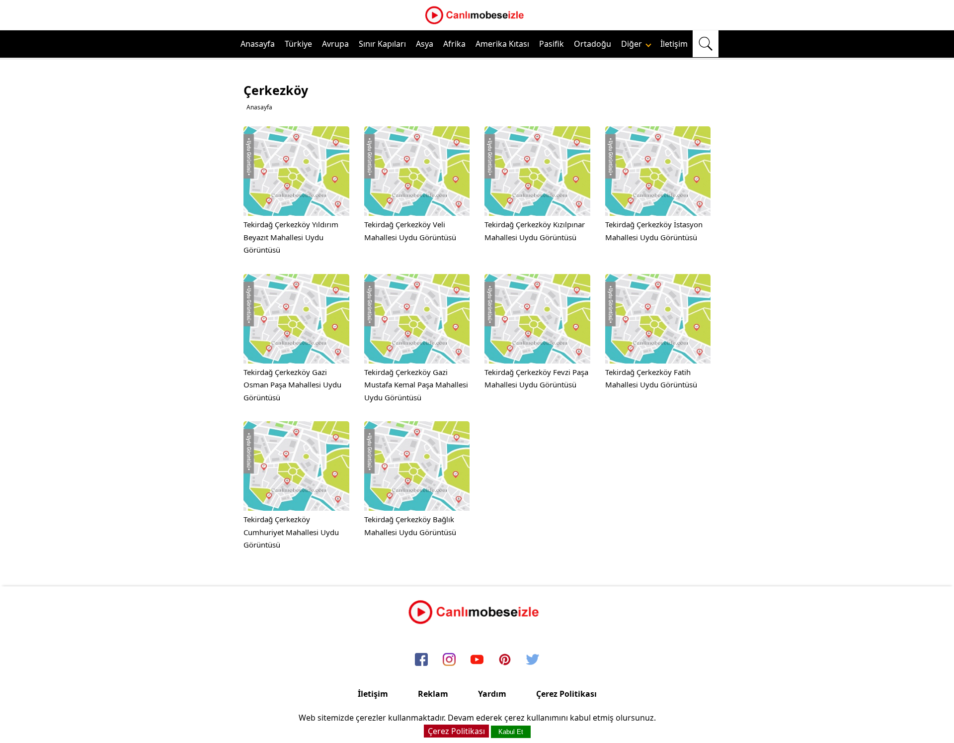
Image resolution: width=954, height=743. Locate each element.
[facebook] (421, 659)
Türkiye (298, 43)
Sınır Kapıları (382, 43)
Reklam (433, 693)
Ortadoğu (592, 43)
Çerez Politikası (566, 693)
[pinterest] (504, 659)
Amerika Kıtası (502, 43)
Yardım (492, 693)
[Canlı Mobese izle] (477, 22)
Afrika (454, 43)
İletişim (674, 43)
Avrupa (335, 43)
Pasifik (551, 43)
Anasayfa (257, 43)
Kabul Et (510, 732)
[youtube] (477, 659)
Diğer (632, 43)
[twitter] (532, 659)
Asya (424, 43)
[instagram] (449, 659)
